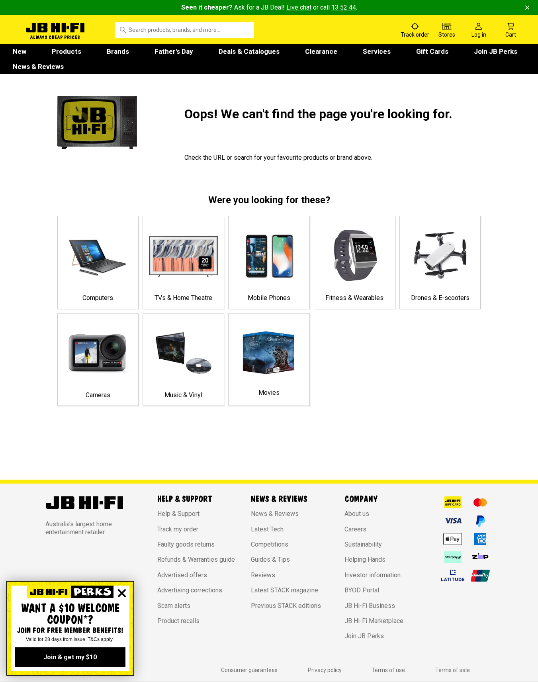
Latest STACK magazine (284, 590)
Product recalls (178, 621)
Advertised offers (182, 575)
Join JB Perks (495, 51)
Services (377, 51)
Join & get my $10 (70, 657)
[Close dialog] (122, 593)
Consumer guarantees (249, 670)
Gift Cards (432, 51)
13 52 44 (343, 7)
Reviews (263, 575)
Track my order (177, 529)
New (19, 51)
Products (66, 51)
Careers (355, 529)
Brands (118, 51)
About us (356, 513)
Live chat (298, 7)
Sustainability (363, 544)
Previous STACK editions (286, 605)
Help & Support (178, 513)
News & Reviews (38, 67)
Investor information (372, 575)
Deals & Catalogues (249, 51)
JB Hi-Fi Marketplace (373, 621)
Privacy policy (325, 670)
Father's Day (174, 51)
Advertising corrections (189, 590)
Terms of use (388, 670)
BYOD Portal (361, 590)
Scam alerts (173, 605)
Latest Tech (267, 529)
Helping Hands (364, 559)
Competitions (269, 544)
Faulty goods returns (186, 544)
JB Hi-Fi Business (369, 605)
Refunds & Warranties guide (196, 559)
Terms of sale (452, 670)
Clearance (321, 51)
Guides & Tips (270, 559)
